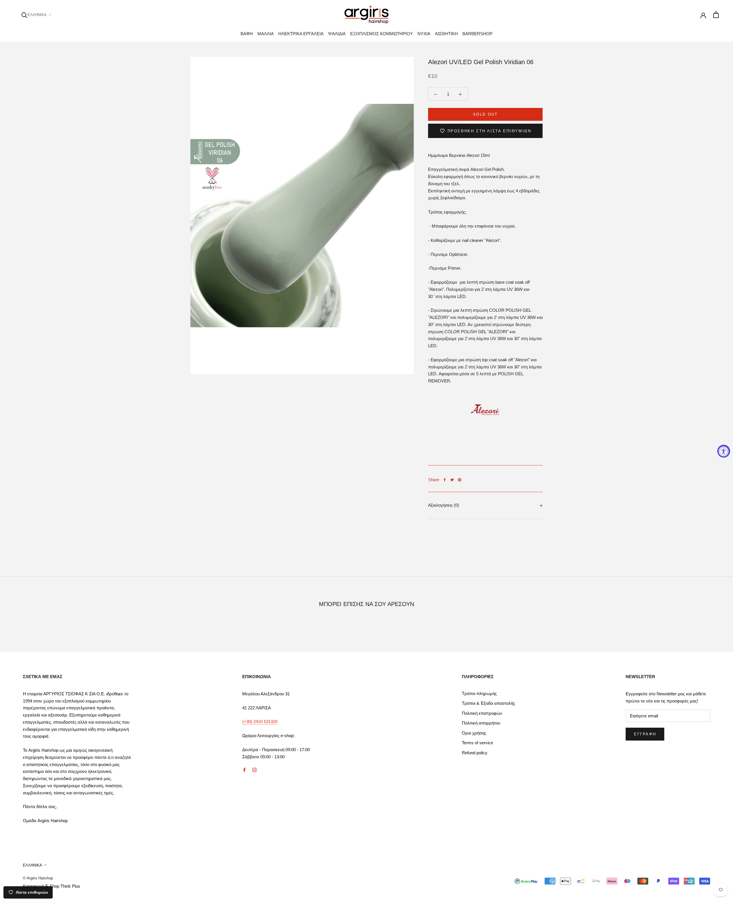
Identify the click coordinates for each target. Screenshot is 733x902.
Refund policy (474, 752)
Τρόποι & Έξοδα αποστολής (488, 703)
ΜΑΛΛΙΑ (265, 33)
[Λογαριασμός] (703, 15)
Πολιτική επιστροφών (482, 713)
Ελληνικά (37, 15)
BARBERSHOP (477, 33)
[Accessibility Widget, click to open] (723, 451)
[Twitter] (452, 479)
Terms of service (477, 742)
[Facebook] (444, 479)
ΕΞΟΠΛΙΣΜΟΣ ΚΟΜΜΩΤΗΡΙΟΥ (381, 33)
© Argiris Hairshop (38, 878)
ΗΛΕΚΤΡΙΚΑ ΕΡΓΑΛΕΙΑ (301, 33)
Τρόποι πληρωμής (479, 693)
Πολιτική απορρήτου (481, 723)
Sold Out (485, 114)
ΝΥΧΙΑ (423, 33)
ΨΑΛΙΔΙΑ (337, 33)
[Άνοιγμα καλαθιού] (716, 14)
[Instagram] (254, 769)
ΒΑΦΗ (247, 33)
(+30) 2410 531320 (259, 721)
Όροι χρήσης (474, 733)
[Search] (24, 15)
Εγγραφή (645, 734)
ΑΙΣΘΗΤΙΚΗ (446, 33)
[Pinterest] (459, 479)
